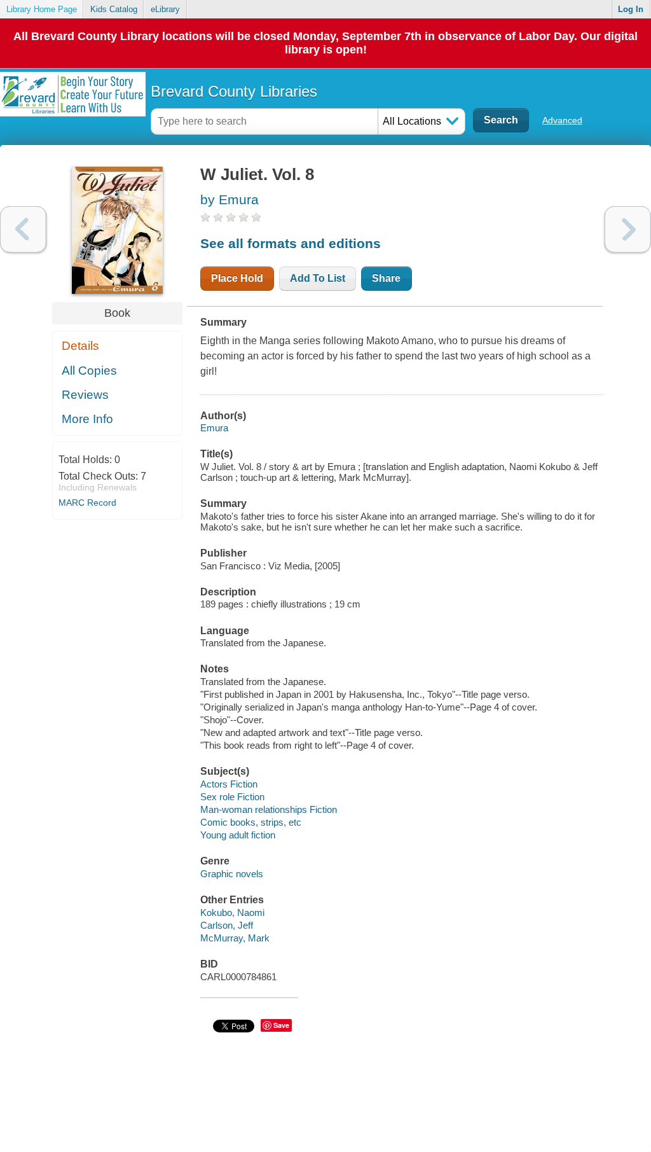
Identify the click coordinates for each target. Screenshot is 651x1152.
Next (628, 229)
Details (80, 345)
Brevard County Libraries (234, 91)
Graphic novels (231, 873)
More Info (87, 419)
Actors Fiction (228, 784)
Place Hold (237, 278)
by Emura (229, 199)
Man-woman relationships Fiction (268, 809)
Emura (214, 427)
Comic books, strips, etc (250, 822)
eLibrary (165, 9)
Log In (630, 9)
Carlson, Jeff (226, 925)
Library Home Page (41, 9)
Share (386, 278)
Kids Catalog (113, 9)
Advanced (562, 120)
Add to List (317, 278)
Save (281, 1025)
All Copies (89, 370)
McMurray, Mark (235, 938)
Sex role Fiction (232, 796)
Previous (23, 229)
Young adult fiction (237, 834)
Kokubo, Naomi (232, 912)
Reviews (85, 394)
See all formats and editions (290, 243)
